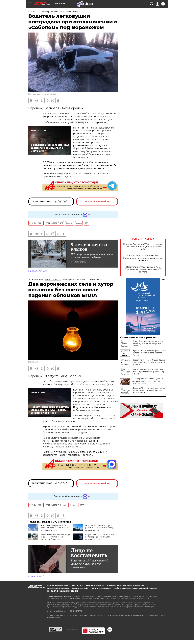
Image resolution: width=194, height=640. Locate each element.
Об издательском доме (57, 585)
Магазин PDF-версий (95, 585)
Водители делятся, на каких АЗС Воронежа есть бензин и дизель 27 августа (143, 269)
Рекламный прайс (80, 588)
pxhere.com (33, 362)
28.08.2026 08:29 (35, 279)
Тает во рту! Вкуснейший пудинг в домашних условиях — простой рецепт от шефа (148, 381)
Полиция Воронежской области (42, 94)
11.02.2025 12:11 (34, 12)
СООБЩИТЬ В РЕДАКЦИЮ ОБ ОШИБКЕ (62, 591)
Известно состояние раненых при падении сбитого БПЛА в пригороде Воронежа (55, 536)
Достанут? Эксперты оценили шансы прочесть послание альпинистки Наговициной (149, 390)
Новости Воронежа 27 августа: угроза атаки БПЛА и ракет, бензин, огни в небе (143, 246)
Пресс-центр (77, 585)
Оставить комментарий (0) (97, 201)
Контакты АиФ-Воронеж (58, 588)
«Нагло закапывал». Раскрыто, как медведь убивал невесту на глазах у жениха (148, 371)
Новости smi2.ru (37, 271)
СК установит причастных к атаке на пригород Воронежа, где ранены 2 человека (100, 536)
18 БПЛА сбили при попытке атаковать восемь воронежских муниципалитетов (54, 527)
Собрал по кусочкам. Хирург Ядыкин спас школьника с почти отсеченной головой (149, 362)
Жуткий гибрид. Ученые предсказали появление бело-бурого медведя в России (149, 352)
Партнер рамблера (71, 629)
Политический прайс (101, 588)
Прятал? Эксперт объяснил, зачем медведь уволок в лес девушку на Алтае (148, 343)
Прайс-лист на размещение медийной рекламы (135, 588)
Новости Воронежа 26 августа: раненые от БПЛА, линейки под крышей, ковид (99, 527)
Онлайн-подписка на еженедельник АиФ (125, 585)
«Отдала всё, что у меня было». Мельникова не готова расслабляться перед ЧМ (143, 258)
